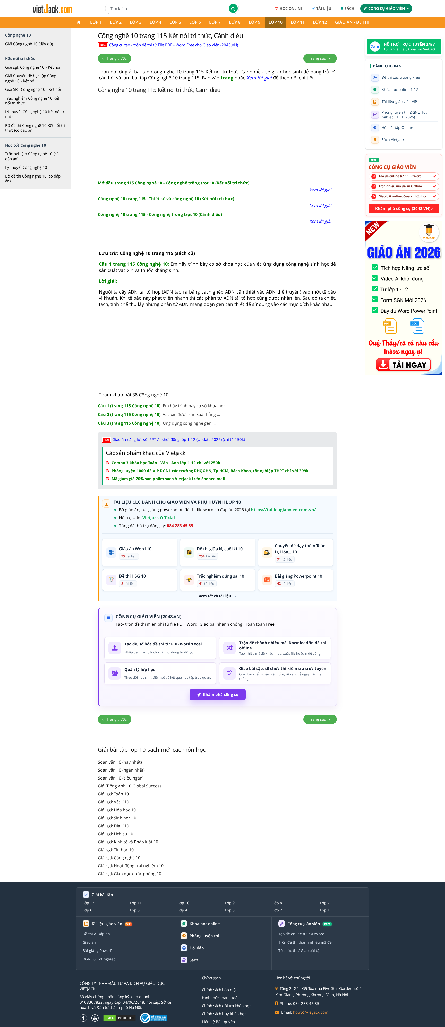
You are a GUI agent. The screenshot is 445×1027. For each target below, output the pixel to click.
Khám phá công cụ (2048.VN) (403, 208)
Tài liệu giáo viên (111, 923)
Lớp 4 (155, 22)
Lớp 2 (116, 22)
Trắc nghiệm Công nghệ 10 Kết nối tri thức (32, 100)
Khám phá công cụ (220, 694)
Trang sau (318, 58)
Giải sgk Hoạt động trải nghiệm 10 (131, 866)
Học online (291, 8)
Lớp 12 (320, 22)
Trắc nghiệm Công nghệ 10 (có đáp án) (32, 156)
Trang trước (116, 58)
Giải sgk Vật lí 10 (113, 802)
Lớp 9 (254, 22)
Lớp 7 (215, 22)
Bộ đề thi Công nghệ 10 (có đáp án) (33, 178)
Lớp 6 (195, 22)
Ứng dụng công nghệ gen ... (157, 423)
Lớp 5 (175, 22)
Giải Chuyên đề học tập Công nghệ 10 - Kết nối (30, 78)
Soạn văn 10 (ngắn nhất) (121, 770)
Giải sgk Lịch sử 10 (115, 834)
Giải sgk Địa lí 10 (113, 826)
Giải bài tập (102, 894)
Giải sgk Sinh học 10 (117, 818)
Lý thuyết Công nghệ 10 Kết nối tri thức (35, 114)
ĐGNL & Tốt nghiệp (99, 959)
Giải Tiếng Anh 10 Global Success (129, 786)
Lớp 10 (276, 22)
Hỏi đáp (197, 947)
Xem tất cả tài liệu (215, 596)
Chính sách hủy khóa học (224, 1013)
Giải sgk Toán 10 (113, 794)
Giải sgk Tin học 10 (116, 850)
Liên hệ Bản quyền (218, 1021)
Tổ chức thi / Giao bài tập (300, 950)
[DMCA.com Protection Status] (119, 1018)
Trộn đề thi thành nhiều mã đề (305, 942)
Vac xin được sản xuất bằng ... (159, 414)
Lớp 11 (298, 22)
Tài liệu (323, 8)
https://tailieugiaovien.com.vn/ (283, 509)
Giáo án (89, 942)
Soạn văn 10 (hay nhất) (120, 762)
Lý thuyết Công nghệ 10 (26, 167)
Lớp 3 (135, 22)
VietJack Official (158, 517)
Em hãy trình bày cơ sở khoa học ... (164, 406)
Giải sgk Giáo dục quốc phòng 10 (129, 874)
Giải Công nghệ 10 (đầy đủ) (29, 43)
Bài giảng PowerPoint (101, 950)
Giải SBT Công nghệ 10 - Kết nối (33, 89)
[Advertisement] (217, 136)
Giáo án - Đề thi (352, 22)
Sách (349, 8)
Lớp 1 (96, 22)
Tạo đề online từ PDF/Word (301, 933)
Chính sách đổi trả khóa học (226, 1005)
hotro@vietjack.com (310, 1012)
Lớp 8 (235, 22)
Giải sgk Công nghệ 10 (119, 858)
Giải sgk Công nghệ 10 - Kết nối (32, 67)
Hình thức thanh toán (221, 997)
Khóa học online (205, 923)
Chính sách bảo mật (219, 989)
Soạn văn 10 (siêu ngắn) (121, 778)
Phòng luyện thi (204, 935)
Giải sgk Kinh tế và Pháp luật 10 (128, 842)
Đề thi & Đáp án (96, 933)
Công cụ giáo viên (386, 8)
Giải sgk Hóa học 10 (117, 810)
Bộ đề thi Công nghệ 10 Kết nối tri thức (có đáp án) (35, 128)
